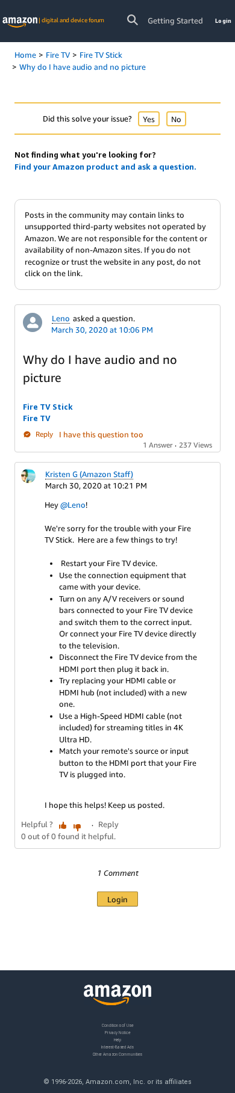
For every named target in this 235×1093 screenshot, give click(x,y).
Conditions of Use (117, 1025)
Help (118, 1040)
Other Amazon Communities (117, 1054)
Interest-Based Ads (117, 1047)
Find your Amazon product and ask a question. (105, 166)
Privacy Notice (117, 1032)
